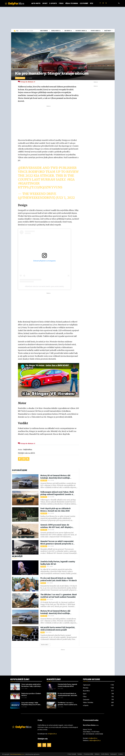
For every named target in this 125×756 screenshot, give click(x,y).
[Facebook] (100, 3)
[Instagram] (103, 3)
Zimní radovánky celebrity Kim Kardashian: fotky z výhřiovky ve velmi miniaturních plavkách (31, 685)
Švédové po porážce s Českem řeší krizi (31, 694)
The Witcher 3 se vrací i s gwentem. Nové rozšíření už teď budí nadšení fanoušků (58, 595)
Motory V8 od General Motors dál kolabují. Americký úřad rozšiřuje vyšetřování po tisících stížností (55, 476)
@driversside (30, 168)
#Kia (71, 179)
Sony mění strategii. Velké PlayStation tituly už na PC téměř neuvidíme (31, 704)
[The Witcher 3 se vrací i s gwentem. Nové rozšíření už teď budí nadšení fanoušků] (25, 600)
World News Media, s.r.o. (17, 754)
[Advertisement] (48, 121)
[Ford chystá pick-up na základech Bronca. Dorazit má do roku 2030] (25, 514)
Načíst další (44, 644)
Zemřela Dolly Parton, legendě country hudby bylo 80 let (57, 562)
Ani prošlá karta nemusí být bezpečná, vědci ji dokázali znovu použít (57, 628)
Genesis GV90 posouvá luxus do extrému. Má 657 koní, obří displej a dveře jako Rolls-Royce (56, 526)
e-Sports (43, 599)
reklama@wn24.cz (95, 740)
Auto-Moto (20, 78)
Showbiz (43, 566)
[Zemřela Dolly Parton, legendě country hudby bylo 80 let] (25, 567)
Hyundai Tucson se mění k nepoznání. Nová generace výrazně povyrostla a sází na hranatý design (57, 542)
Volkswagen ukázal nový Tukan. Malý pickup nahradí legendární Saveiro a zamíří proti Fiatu (57, 493)
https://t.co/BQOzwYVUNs (40, 187)
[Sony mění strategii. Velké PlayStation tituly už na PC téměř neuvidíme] (15, 705)
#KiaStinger (29, 183)
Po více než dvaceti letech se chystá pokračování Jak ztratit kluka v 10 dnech (58, 579)
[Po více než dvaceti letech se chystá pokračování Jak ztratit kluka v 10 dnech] (25, 584)
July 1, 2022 (65, 198)
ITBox (42, 632)
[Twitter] (106, 3)
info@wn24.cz (52, 734)
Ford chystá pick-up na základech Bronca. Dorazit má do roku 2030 (55, 509)
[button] (119, 3)
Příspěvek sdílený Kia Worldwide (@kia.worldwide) (44, 286)
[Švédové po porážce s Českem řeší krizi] (15, 696)
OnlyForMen (27, 449)
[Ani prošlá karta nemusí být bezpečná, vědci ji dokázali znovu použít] (25, 633)
